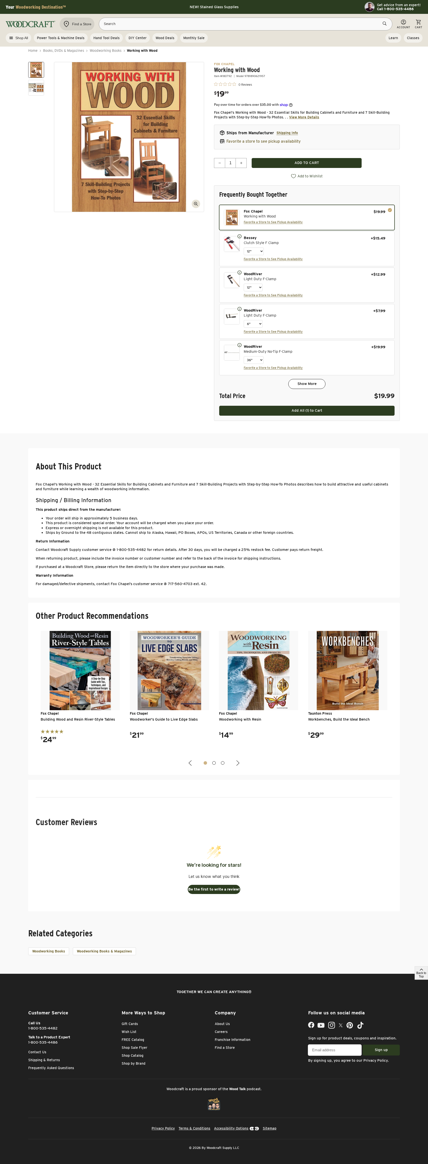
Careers (221, 1032)
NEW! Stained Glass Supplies (214, 7)
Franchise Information (232, 1040)
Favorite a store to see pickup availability (263, 141)
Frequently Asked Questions (51, 1068)
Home (33, 51)
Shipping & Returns (44, 1060)
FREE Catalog (133, 1040)
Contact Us (37, 1052)
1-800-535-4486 (43, 1042)
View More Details (304, 117)
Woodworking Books (106, 51)
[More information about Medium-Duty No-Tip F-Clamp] (239, 345)
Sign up (381, 1050)
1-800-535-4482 (43, 1028)
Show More (307, 383)
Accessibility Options (231, 1128)
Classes (413, 38)
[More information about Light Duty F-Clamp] (239, 272)
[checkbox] (307, 217)
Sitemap (269, 1128)
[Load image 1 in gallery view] (36, 70)
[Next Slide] (237, 763)
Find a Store (225, 1048)
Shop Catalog (132, 1055)
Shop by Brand (133, 1063)
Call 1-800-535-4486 (395, 9)
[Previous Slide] (191, 763)
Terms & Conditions (194, 1128)
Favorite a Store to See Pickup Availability (273, 222)
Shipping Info (287, 133)
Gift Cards (130, 1024)
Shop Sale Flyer (134, 1048)
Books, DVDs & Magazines (63, 51)
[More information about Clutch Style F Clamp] (239, 236)
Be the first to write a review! (214, 889)
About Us (222, 1024)
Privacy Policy (375, 1060)
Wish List (129, 1032)
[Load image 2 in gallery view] (36, 88)
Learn (393, 38)
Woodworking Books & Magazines (104, 951)
